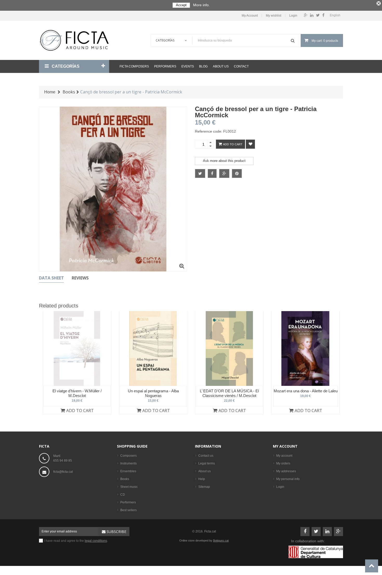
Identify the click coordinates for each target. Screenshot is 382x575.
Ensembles (128, 471)
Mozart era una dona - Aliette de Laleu (306, 391)
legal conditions (96, 541)
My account (285, 446)
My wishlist (273, 15)
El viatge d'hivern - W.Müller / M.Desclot (77, 393)
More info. (201, 5)
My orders (283, 463)
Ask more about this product (224, 161)
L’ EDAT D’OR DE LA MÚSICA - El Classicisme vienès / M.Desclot (229, 393)
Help (201, 479)
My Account (250, 15)
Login (293, 15)
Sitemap (204, 487)
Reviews (80, 278)
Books (124, 479)
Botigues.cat (221, 540)
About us (221, 66)
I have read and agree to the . (76, 541)
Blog (203, 66)
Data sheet (51, 278)
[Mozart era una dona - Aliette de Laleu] (305, 348)
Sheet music (129, 487)
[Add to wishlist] (250, 144)
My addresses (286, 471)
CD (122, 494)
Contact (241, 66)
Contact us (205, 455)
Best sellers (128, 510)
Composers (128, 455)
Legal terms (206, 463)
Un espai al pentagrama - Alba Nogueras (153, 393)
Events (187, 66)
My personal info (288, 479)
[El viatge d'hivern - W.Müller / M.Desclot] (77, 348)
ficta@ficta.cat (63, 472)
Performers (165, 66)
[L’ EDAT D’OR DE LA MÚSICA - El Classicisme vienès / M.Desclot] (229, 348)
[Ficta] (74, 40)
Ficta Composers (134, 66)
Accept (181, 5)
